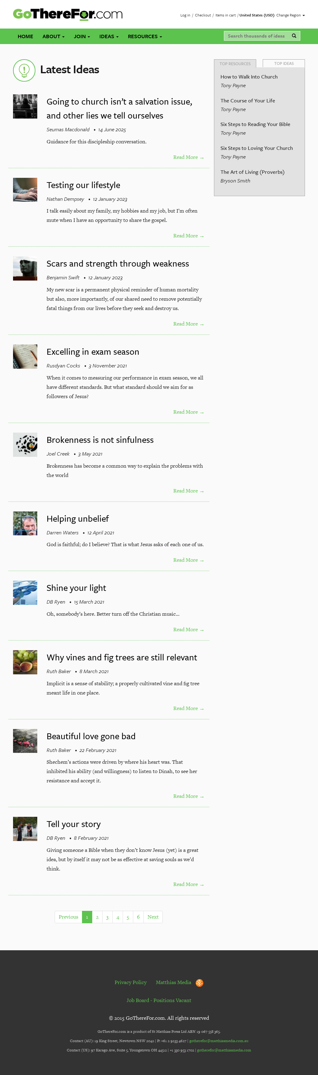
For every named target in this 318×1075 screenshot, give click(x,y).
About (52, 36)
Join (80, 36)
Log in (185, 15)
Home (25, 36)
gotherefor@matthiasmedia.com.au (218, 1041)
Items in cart (226, 15)
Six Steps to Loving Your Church (256, 148)
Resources (143, 36)
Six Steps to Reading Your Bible (255, 124)
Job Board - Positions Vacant (159, 1000)
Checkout (203, 15)
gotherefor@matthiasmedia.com (224, 1050)
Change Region (289, 15)
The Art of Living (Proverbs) (252, 172)
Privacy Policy (131, 982)
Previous (68, 916)
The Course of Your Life (247, 100)
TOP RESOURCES (235, 64)
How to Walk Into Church (249, 76)
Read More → (189, 157)
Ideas (107, 36)
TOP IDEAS (284, 63)
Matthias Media (174, 982)
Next (153, 916)
